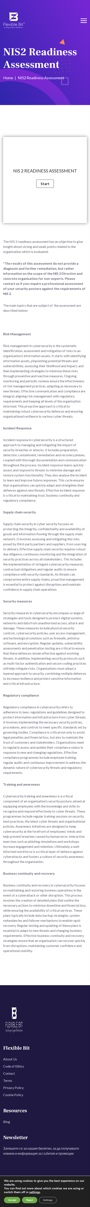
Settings (48, 1200)
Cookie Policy (13, 1095)
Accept (12, 1200)
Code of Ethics (13, 1066)
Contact (9, 1073)
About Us (10, 1059)
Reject (29, 1200)
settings (34, 1192)
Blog (6, 1122)
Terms (7, 1080)
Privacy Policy (13, 1088)
